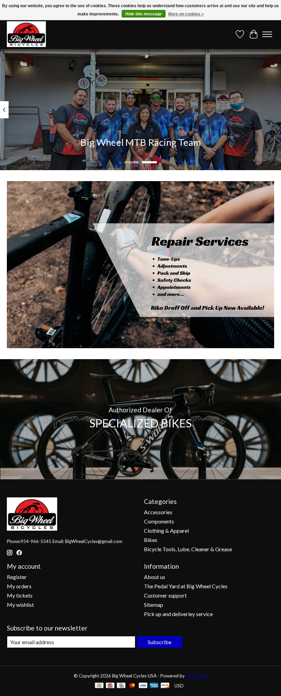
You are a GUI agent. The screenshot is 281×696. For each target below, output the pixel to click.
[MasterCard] (131, 686)
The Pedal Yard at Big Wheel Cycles (186, 586)
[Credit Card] (121, 686)
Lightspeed (197, 676)
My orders (19, 586)
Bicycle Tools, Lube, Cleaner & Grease (188, 549)
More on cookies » (186, 14)
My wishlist (20, 604)
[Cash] (99, 686)
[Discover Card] (165, 686)
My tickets (20, 595)
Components (159, 521)
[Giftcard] (110, 686)
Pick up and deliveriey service (178, 614)
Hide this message (143, 14)
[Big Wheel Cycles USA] (26, 34)
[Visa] (143, 686)
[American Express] (154, 686)
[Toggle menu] (267, 34)
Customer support (165, 595)
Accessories (158, 512)
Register (17, 577)
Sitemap (153, 604)
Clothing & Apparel (166, 530)
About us (154, 577)
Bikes (150, 539)
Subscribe (159, 642)
